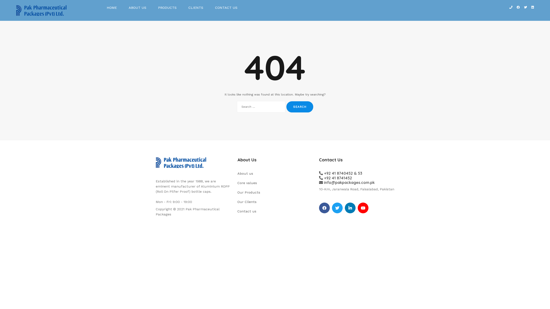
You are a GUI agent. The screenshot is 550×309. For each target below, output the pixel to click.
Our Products (248, 192)
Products (167, 8)
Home (112, 8)
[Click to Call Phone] (510, 10)
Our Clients (247, 202)
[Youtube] (363, 208)
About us (137, 8)
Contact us (226, 8)
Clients (195, 8)
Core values (247, 183)
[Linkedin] (350, 208)
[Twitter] (337, 208)
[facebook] (324, 208)
